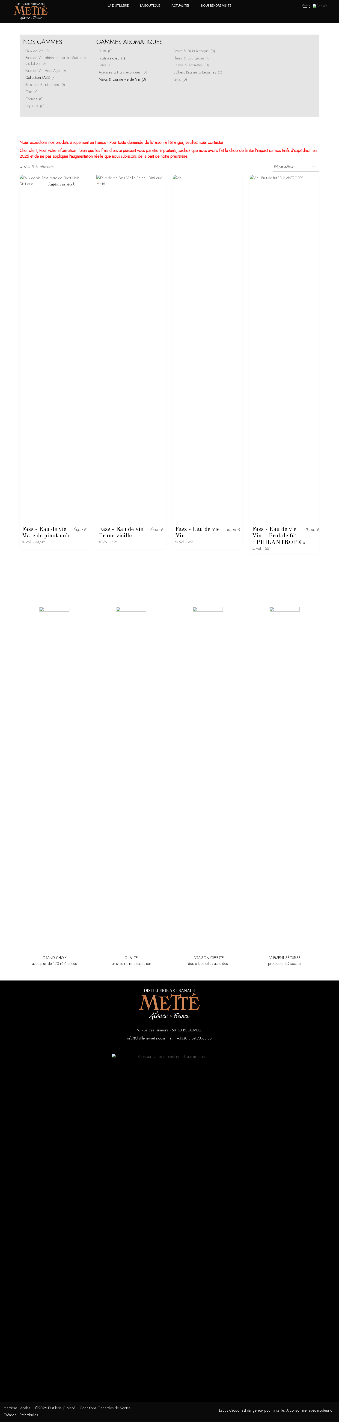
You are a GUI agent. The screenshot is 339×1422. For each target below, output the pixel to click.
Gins (32, 91)
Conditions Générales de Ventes (105, 1408)
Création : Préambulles (20, 1415)
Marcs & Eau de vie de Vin (122, 79)
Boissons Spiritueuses (45, 84)
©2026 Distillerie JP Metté (55, 1408)
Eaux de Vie (37, 51)
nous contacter (211, 142)
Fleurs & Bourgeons (192, 58)
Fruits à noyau (112, 58)
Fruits (105, 51)
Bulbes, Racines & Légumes (198, 72)
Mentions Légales (16, 1408)
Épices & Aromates (191, 65)
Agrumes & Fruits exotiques (123, 72)
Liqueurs (34, 106)
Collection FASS (40, 77)
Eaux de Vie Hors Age (45, 70)
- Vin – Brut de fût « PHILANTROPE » (279, 535)
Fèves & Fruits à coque (194, 51)
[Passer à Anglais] (320, 6)
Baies (106, 65)
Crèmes (34, 99)
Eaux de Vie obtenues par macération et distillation (55, 60)
